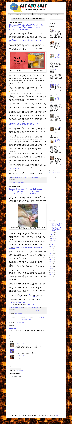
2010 (51, 272)
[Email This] (10, 179)
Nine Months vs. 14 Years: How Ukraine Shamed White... (56, 229)
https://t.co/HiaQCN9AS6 (27, 301)
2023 (51, 248)
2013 (51, 266)
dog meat (29, 180)
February (53, 240)
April (53, 236)
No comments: (35, 177)
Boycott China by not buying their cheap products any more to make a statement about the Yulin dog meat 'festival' (25, 191)
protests (35, 310)
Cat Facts (17, 14)
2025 (51, 244)
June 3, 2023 (31, 304)
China (20, 180)
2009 (51, 274)
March (53, 238)
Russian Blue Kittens (20, 355)
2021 (51, 252)
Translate (20, 370)
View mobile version (27, 319)
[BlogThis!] (11, 179)
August (53, 221)
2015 (51, 263)
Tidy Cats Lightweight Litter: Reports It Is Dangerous (58, 56)
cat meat (16, 180)
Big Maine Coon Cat (20, 343)
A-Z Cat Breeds (11, 14)
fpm (47, 415)
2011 (51, 270)
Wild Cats (39, 14)
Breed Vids (50, 14)
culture (24, 180)
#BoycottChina (31, 294)
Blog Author (30, 14)
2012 (51, 268)
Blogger (58, 415)
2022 (51, 250)
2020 (51, 253)
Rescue (21, 14)
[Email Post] (40, 177)
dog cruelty (24, 310)
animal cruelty (17, 310)
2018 (51, 257)
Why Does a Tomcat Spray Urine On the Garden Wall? (58, 71)
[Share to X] (12, 179)
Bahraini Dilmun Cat (57, 115)
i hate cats (12, 328)
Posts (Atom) (20, 322)
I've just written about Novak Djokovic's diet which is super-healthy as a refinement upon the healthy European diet (26, 40)
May (52, 234)
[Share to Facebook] (13, 179)
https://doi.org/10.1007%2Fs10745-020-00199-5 (23, 175)
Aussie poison (56, 14)
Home (24, 317)
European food (35, 180)
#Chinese (21, 296)
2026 (51, 220)
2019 (51, 255)
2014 (51, 265)
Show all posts (28, 20)
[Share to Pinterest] (14, 179)
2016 (51, 261)
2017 (51, 259)
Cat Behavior (45, 14)
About (25, 14)
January (53, 242)
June (52, 232)
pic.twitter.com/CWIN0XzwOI (19, 302)
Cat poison (57, 41)
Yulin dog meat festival (18, 182)
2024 (51, 246)
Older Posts (43, 317)
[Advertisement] (55, 199)
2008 (51, 276)
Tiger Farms (58, 127)
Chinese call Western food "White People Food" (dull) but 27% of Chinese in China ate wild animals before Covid (26, 27)
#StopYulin (36, 296)
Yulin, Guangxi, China (20, 313)
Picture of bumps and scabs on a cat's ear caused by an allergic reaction (56, 100)
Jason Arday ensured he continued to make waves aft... (56, 224)
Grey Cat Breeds (19, 349)
